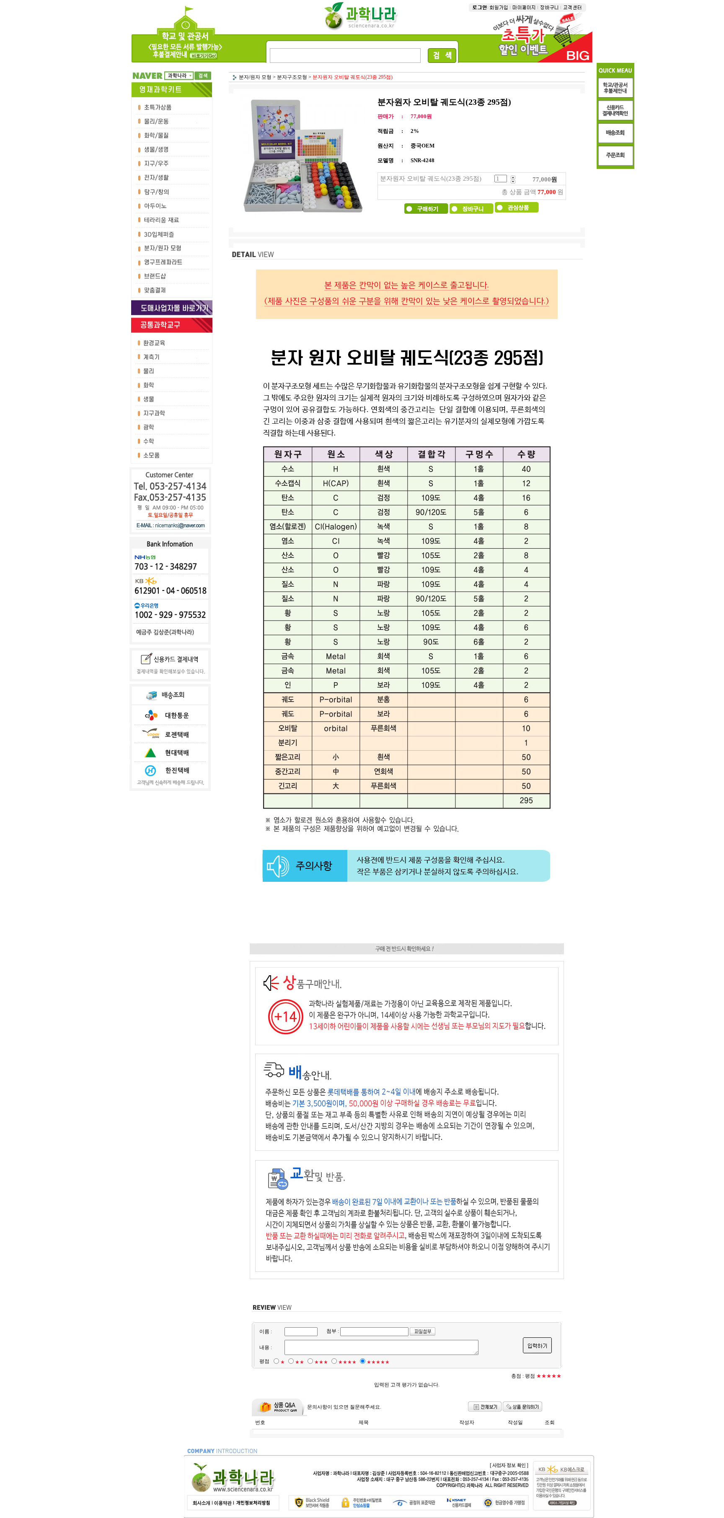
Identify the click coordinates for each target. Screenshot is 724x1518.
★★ (299, 1362)
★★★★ (347, 1362)
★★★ (321, 1362)
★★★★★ (378, 1362)
